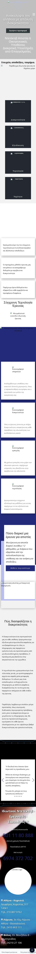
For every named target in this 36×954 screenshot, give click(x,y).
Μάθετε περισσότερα (20, 568)
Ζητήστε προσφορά (18, 30)
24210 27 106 (14, 942)
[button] (2, 780)
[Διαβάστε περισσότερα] (32, 950)
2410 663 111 (14, 927)
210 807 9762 (14, 912)
